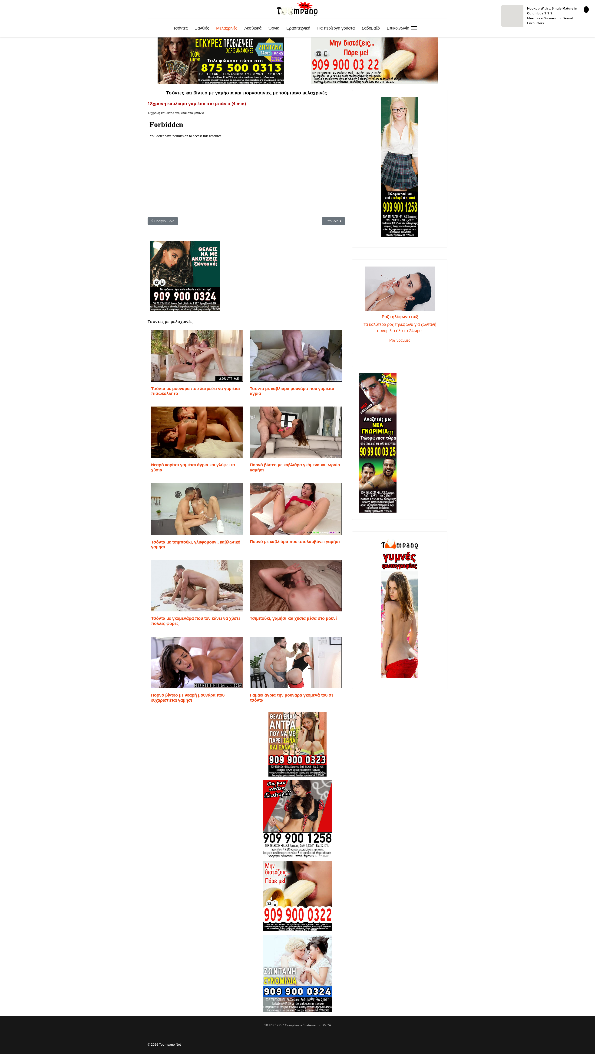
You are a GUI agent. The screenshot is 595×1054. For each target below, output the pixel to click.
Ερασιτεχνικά (298, 28)
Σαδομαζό (371, 28)
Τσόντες (180, 28)
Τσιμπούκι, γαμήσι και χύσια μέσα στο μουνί (293, 618)
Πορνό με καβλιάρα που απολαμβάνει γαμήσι (295, 541)
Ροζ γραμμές (399, 340)
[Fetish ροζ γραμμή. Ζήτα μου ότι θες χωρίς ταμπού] (297, 818)
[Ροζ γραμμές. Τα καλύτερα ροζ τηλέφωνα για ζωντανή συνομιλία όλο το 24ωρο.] (399, 289)
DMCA (326, 1025)
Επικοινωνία (398, 28)
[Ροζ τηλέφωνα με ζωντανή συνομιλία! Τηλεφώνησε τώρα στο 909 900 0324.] (297, 973)
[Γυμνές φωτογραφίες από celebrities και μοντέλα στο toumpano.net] (399, 608)
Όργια (273, 28)
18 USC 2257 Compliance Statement (291, 1025)
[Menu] (414, 28)
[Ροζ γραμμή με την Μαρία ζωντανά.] (297, 744)
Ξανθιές (202, 28)
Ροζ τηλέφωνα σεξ (400, 316)
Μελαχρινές (226, 28)
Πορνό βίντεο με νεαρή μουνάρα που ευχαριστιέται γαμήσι (188, 698)
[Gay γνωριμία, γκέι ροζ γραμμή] (399, 443)
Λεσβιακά (252, 28)
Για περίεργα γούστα (336, 28)
